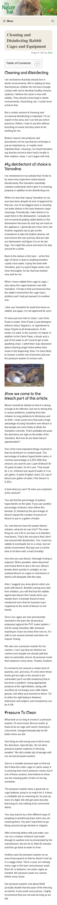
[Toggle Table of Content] (35, 63)
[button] (52, 21)
